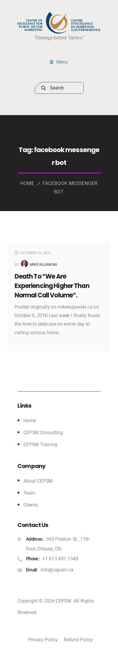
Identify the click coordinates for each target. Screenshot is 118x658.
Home (27, 183)
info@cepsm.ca (57, 570)
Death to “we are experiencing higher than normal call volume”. (52, 286)
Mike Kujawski (43, 264)
